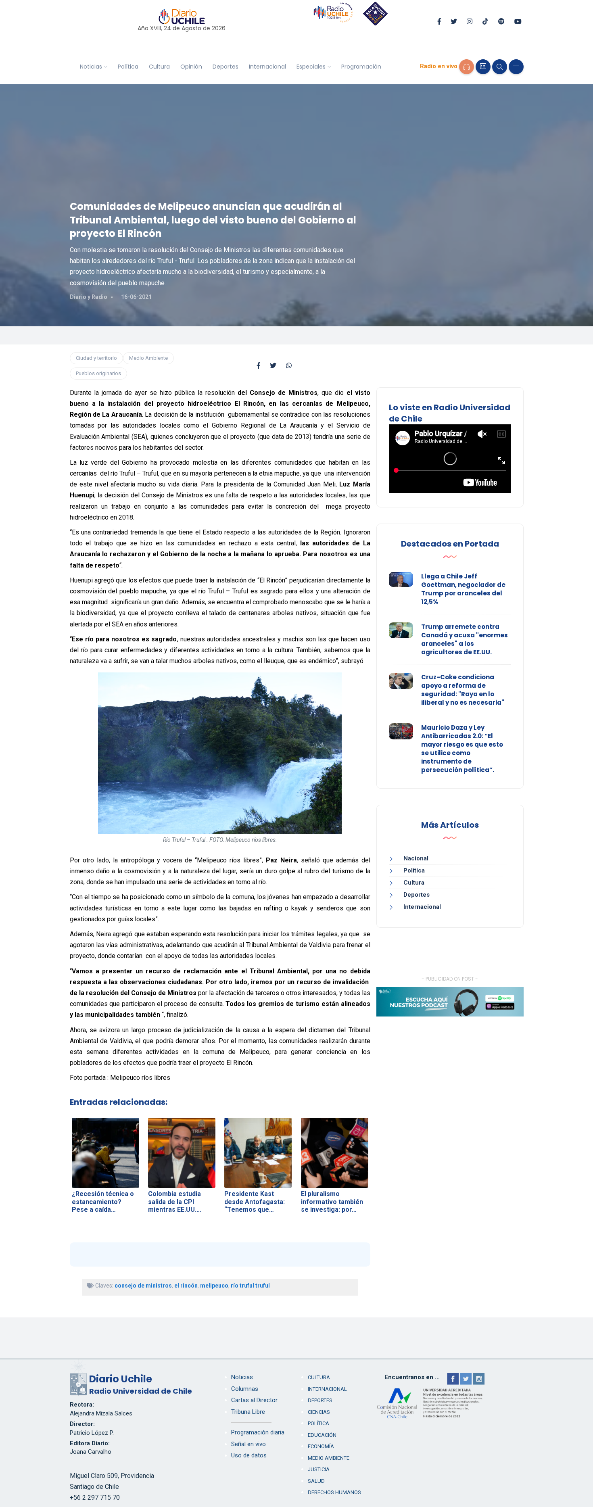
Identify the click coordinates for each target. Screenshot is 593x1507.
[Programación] (483, 66)
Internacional (267, 67)
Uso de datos (249, 1455)
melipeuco (214, 1285)
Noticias (91, 67)
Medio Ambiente (148, 358)
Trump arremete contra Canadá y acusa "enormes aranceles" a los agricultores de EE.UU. (464, 639)
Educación (322, 1435)
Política (128, 67)
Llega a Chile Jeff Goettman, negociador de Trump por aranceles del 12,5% (463, 589)
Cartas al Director (254, 1400)
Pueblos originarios (98, 373)
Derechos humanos (334, 1492)
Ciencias (319, 1412)
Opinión (191, 67)
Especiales (311, 67)
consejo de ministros (143, 1285)
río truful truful (250, 1285)
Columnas (244, 1388)
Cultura (159, 67)
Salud (316, 1481)
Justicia (319, 1469)
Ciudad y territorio (96, 358)
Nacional (415, 858)
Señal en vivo (248, 1444)
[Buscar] (499, 66)
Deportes (225, 67)
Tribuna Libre (248, 1411)
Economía (321, 1446)
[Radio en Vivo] (466, 66)
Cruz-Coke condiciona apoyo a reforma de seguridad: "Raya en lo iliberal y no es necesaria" (462, 690)
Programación (361, 67)
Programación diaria (257, 1432)
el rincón (186, 1285)
